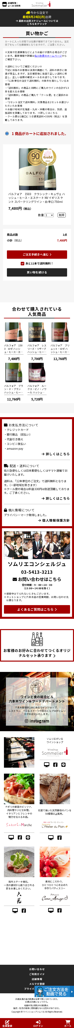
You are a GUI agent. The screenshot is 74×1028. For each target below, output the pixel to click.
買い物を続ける (37, 272)
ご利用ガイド (37, 974)
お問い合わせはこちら (39, 579)
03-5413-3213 (37, 572)
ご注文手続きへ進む (36, 254)
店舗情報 (37, 979)
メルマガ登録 (37, 983)
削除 (62, 215)
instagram (38, 721)
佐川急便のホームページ (48, 55)
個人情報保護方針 (55, 520)
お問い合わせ (37, 969)
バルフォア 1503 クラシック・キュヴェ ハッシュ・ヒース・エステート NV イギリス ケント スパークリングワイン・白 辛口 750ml (36, 198)
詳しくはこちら (49, 112)
